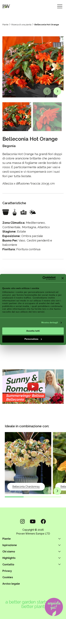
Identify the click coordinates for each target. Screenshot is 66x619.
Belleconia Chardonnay (26, 486)
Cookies (7, 577)
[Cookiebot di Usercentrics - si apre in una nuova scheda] (42, 278)
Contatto (8, 564)
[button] (47, 91)
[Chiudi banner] (63, 278)
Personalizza (31, 339)
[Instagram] (22, 521)
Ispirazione (9, 545)
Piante (5, 24)
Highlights (9, 557)
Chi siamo (8, 551)
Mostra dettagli (49, 322)
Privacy (7, 570)
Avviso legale (11, 583)
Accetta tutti (33, 331)
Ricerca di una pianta (21, 24)
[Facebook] (43, 521)
